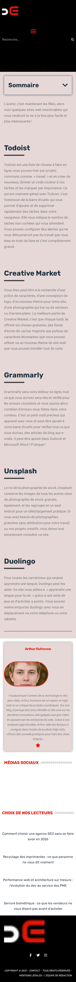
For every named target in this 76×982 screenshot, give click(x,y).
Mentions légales (30, 975)
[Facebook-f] (30, 955)
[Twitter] (38, 955)
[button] (33, 31)
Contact (34, 970)
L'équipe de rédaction (58, 975)
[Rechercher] (72, 39)
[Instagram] (45, 955)
